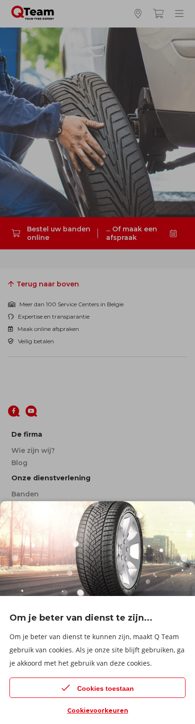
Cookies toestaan (105, 688)
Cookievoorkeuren (97, 710)
